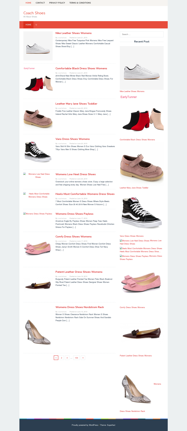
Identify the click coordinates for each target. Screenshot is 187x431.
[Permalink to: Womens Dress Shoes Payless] (37, 213)
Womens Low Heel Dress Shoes (76, 174)
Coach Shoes (34, 13)
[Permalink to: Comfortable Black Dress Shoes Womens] (38, 81)
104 (76, 357)
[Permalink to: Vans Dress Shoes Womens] (38, 151)
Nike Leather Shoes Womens (74, 33)
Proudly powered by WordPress (85, 425)
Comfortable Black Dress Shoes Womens (81, 68)
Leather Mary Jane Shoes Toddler (76, 103)
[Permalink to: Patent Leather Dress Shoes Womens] (38, 284)
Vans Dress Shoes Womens (73, 139)
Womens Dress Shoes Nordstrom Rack (80, 307)
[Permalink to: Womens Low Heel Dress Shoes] (38, 175)
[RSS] (162, 3)
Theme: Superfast (107, 425)
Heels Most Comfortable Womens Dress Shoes (85, 194)
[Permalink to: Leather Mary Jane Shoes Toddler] (38, 116)
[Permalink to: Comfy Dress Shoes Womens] (38, 249)
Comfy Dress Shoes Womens (74, 236)
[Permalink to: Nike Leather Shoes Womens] (38, 45)
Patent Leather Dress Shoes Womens (79, 272)
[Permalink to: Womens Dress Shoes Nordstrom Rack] (38, 327)
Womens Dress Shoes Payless (74, 214)
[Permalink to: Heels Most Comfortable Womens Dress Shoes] (38, 195)
